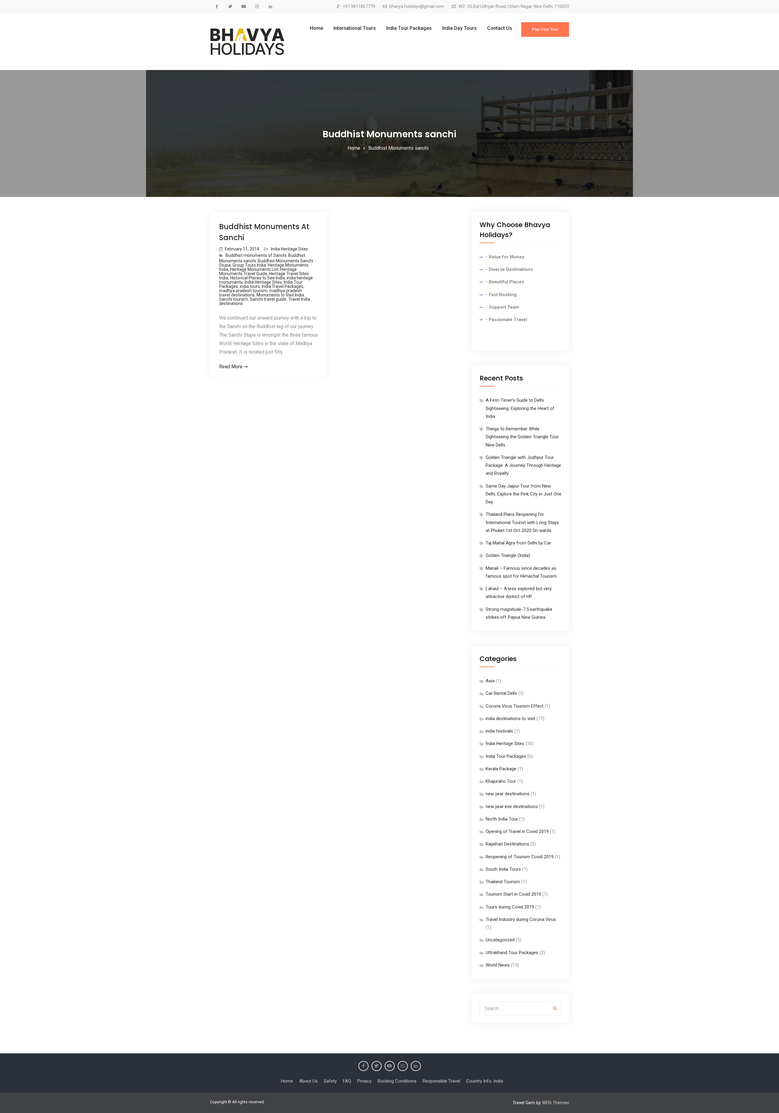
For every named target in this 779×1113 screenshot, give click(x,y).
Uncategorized (500, 940)
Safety (330, 1081)
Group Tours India (249, 265)
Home (316, 28)
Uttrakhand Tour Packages (512, 952)
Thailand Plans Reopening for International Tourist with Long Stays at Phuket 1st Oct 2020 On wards (522, 522)
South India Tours (503, 869)
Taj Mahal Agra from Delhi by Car (518, 543)
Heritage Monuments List (254, 269)
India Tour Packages (409, 28)
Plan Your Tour (545, 29)
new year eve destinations (512, 806)
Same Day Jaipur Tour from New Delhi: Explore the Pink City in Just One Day (523, 494)
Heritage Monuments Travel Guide (258, 271)
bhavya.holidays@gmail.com (416, 6)
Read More (231, 366)
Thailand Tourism (503, 881)
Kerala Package (501, 769)
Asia (490, 681)
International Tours (355, 28)
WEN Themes (555, 1102)
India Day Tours (459, 28)
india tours (250, 286)
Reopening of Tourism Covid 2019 (520, 856)
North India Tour (502, 819)
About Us (308, 1081)
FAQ (347, 1081)
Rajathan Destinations (507, 844)
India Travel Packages (282, 286)
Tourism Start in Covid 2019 (513, 894)
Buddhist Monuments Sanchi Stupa (266, 263)
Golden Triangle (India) (508, 555)
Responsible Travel (441, 1081)
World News (498, 965)
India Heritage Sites (289, 249)
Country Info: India (484, 1081)
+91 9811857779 (359, 6)
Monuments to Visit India (280, 294)
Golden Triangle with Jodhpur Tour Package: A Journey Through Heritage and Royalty (523, 465)
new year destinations (507, 793)
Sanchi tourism (233, 299)
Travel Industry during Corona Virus (521, 919)
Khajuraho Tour (501, 781)
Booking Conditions (397, 1081)
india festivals (499, 731)
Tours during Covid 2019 (510, 907)
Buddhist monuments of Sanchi (255, 255)
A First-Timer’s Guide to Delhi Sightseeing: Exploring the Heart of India (520, 408)
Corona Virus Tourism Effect (514, 706)
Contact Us (499, 28)
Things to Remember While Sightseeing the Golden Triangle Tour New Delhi (522, 437)
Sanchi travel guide (268, 299)
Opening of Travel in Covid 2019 (517, 831)
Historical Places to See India (257, 277)
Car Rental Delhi (501, 693)
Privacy (364, 1081)
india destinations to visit (510, 718)
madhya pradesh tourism (243, 290)
